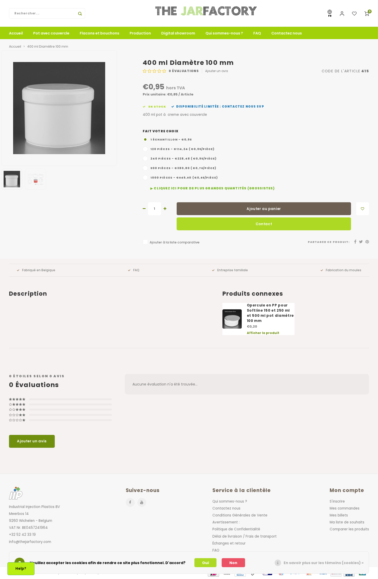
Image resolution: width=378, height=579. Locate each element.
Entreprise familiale (232, 270)
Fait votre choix (160, 131)
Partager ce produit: (329, 242)
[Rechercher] (80, 13)
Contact (264, 224)
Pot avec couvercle (51, 33)
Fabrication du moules (343, 270)
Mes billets (339, 515)
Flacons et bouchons (99, 33)
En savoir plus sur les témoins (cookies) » (324, 562)
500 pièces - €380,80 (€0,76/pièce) (183, 168)
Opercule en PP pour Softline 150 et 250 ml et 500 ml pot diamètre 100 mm (270, 313)
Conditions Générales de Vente (239, 515)
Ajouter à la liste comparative (175, 242)
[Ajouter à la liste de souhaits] (362, 208)
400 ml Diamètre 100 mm (47, 46)
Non (233, 562)
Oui (205, 562)
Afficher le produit (263, 333)
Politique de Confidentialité (236, 529)
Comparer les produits (349, 529)
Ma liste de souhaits (347, 522)
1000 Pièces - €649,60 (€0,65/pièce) (184, 178)
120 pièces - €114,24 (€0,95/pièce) (182, 149)
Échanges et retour (229, 543)
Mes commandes (344, 508)
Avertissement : (226, 522)
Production (140, 33)
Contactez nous (286, 33)
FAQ (257, 33)
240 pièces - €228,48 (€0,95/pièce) (183, 159)
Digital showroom (178, 33)
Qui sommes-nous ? (224, 33)
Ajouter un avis (216, 71)
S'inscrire (337, 501)
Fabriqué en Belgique (38, 270)
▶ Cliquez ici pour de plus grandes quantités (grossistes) (212, 188)
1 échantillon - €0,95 (171, 140)
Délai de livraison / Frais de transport (244, 536)
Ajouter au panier (264, 208)
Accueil (16, 33)
